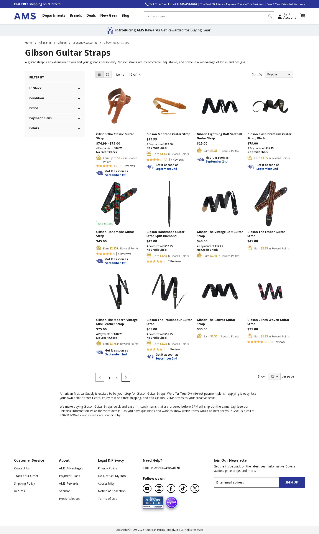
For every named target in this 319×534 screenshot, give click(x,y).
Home (29, 42)
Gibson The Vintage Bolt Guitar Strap (220, 234)
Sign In (289, 16)
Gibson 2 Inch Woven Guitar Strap (268, 322)
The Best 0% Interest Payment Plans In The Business (231, 4)
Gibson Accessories (85, 42)
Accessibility (106, 483)
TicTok (183, 488)
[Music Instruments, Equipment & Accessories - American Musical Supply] (25, 16)
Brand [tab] (33, 108)
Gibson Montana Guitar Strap (168, 134)
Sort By (257, 74)
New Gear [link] (108, 15)
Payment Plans (69, 476)
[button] (302, 16)
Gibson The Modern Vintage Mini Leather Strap (117, 322)
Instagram (159, 488)
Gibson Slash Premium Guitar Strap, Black (269, 136)
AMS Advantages (71, 468)
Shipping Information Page (78, 411)
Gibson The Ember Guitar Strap (266, 234)
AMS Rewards (69, 483)
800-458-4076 (169, 468)
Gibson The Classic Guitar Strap (115, 136)
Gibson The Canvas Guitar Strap (216, 322)
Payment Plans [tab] (40, 118)
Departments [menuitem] (53, 15)
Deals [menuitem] (91, 15)
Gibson (62, 42)
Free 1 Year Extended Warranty (286, 4)
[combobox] (209, 16)
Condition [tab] (36, 98)
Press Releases (69, 499)
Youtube (147, 488)
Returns (19, 491)
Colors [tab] (34, 128)
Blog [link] (125, 15)
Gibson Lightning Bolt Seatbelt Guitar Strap (219, 136)
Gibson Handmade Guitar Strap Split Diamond (165, 234)
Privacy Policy (107, 468)
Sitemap (65, 491)
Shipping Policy (24, 483)
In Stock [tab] (35, 88)
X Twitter (195, 488)
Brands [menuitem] (76, 15)
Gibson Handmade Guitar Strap (115, 234)
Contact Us (22, 468)
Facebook (171, 488)
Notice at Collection (112, 491)
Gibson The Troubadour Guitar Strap (169, 322)
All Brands (45, 42)
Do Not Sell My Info (112, 476)
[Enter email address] (250, 482)
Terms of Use (107, 499)
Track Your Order (26, 476)
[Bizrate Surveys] (157, 505)
